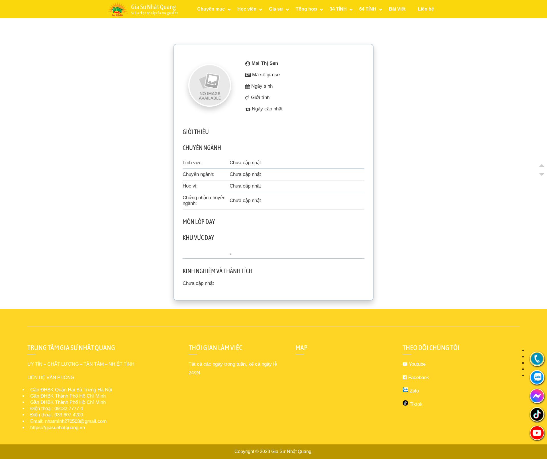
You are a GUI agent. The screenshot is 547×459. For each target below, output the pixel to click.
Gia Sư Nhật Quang (291, 451)
